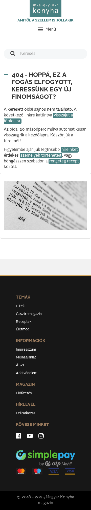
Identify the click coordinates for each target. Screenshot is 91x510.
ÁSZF (20, 365)
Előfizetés (24, 393)
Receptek (24, 322)
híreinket (69, 150)
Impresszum (26, 349)
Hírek (20, 306)
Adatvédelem (26, 373)
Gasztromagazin (29, 314)
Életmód (22, 329)
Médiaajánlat (26, 357)
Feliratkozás (25, 413)
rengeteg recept (64, 161)
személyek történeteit (40, 156)
